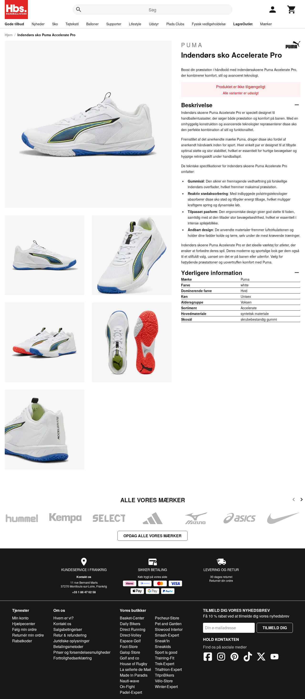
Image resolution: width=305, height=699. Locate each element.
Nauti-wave (129, 681)
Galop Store (130, 652)
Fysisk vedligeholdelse (209, 23)
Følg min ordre (24, 629)
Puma (192, 45)
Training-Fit (164, 658)
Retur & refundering (69, 635)
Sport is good (166, 652)
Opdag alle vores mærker (152, 535)
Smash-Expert (167, 635)
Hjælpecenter (23, 623)
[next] (301, 500)
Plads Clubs (175, 23)
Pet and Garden (168, 623)
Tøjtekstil (72, 23)
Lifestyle (135, 23)
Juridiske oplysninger (71, 640)
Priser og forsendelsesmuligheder (81, 652)
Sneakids (163, 646)
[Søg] (78, 9)
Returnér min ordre (28, 635)
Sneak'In (162, 640)
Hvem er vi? (63, 618)
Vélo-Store (164, 681)
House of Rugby (133, 663)
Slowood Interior (169, 629)
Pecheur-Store (167, 618)
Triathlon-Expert (168, 669)
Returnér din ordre (221, 580)
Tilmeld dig (275, 627)
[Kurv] (291, 9)
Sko (55, 23)
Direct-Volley (130, 635)
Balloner (92, 23)
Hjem (9, 34)
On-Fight (127, 686)
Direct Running (132, 629)
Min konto (20, 618)
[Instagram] (221, 657)
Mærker (266, 23)
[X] (261, 657)
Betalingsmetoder (68, 646)
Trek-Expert (164, 663)
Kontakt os (83, 577)
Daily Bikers (130, 623)
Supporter (113, 23)
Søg (152, 9)
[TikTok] (248, 657)
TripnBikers (164, 675)
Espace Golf (130, 640)
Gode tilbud (14, 23)
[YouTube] (274, 657)
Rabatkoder (22, 640)
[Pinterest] (234, 657)
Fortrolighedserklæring (72, 658)
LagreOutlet (243, 23)
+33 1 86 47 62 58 (84, 592)
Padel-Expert (131, 692)
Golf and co (129, 658)
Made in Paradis (133, 675)
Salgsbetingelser (67, 629)
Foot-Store (129, 646)
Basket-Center (132, 618)
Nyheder (38, 23)
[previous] (293, 500)
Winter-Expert (166, 686)
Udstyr (154, 23)
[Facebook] (208, 657)
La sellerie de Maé (135, 669)
